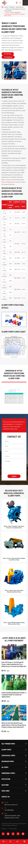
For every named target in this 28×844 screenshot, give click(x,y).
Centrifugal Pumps (8, 755)
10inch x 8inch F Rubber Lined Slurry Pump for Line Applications (14, 526)
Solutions (5, 785)
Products (12, 7)
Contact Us (6, 797)
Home (6, 7)
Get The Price (7, 54)
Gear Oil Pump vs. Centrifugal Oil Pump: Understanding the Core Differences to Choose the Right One (14, 664)
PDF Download (8, 57)
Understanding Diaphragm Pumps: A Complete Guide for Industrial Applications (14, 695)
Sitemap (4, 828)
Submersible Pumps (8, 773)
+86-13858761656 (9, 810)
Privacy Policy (13, 828)
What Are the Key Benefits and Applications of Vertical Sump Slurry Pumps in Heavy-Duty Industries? (14, 725)
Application (6, 779)
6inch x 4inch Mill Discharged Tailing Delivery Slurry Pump (14, 623)
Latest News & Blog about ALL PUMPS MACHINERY (14, 639)
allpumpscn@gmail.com (11, 804)
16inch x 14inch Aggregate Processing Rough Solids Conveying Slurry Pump (14, 14)
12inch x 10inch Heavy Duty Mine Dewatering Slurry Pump (14, 591)
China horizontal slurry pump (11, 182)
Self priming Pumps (8, 744)
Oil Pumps (5, 767)
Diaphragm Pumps (8, 761)
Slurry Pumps (19, 7)
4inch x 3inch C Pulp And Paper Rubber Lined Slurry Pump (14, 559)
